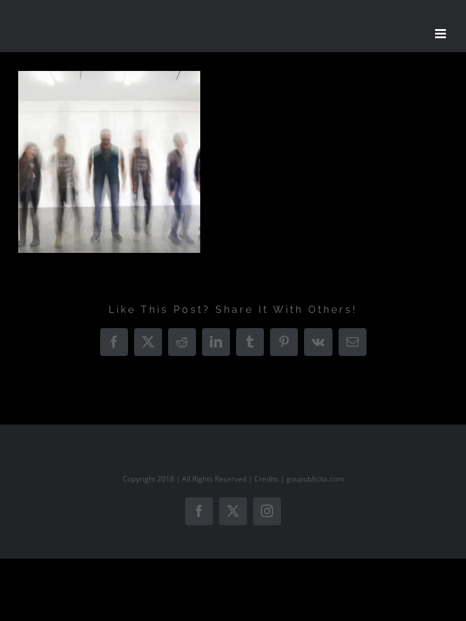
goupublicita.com (315, 479)
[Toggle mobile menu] (441, 33)
